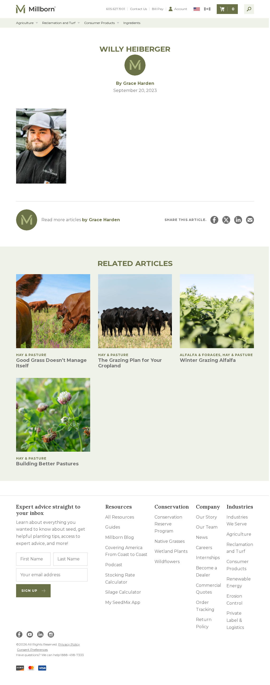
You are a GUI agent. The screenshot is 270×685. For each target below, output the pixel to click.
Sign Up (29, 591)
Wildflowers (167, 561)
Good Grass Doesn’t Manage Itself (51, 363)
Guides (112, 527)
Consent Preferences (32, 650)
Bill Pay (157, 9)
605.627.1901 (115, 9)
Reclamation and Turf (58, 22)
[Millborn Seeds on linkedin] (40, 634)
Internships (208, 557)
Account (180, 9)
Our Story (206, 517)
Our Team (207, 527)
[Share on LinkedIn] (238, 220)
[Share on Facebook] (214, 220)
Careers (204, 547)
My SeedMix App (122, 602)
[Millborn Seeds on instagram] (51, 634)
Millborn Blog (119, 537)
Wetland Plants (171, 551)
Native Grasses (170, 541)
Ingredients (131, 22)
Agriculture (24, 22)
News (202, 537)
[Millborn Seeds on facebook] (19, 634)
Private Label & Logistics (235, 620)
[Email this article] (250, 220)
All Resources (119, 517)
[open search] (249, 9)
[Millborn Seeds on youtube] (30, 634)
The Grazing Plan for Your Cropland (130, 363)
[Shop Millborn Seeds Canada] (207, 9)
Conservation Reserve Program (168, 524)
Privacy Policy (69, 644)
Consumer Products (99, 22)
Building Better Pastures (47, 464)
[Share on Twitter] (226, 220)
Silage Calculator (123, 592)
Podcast (113, 564)
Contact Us (138, 9)
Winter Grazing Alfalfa (208, 360)
